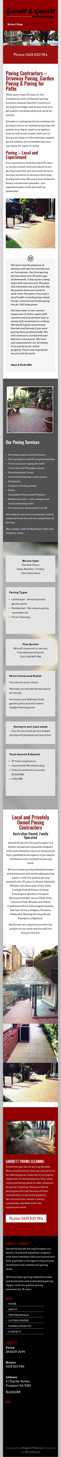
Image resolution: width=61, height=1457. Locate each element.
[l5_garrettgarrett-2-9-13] (30, 1022)
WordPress (32, 1452)
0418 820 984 (15, 1366)
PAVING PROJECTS (19, 1326)
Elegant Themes (32, 1448)
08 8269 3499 (15, 1352)
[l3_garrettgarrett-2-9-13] (30, 983)
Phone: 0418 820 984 (30, 55)
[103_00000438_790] (30, 1101)
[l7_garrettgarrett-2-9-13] (30, 1062)
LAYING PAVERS (18, 1320)
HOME (12, 1303)
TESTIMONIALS (18, 1315)
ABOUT (13, 1309)
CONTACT (14, 1331)
